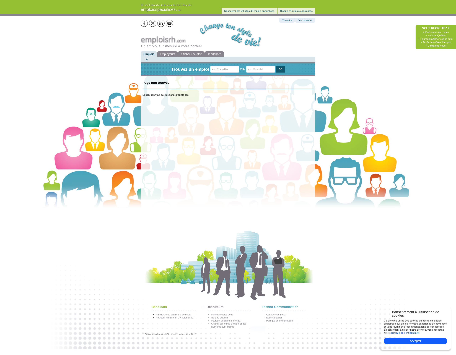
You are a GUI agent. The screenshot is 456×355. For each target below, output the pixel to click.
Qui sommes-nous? (276, 314)
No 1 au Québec (219, 317)
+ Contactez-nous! (436, 45)
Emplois (148, 54)
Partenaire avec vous (222, 314)
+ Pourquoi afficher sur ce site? (435, 38)
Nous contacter (274, 317)
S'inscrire (287, 20)
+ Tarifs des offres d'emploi (436, 42)
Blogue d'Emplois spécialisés (296, 10)
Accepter (415, 341)
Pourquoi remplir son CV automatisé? (175, 317)
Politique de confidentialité (279, 320)
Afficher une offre (191, 54)
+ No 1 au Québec (436, 35)
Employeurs (167, 54)
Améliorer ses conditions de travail (173, 314)
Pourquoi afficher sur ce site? (226, 320)
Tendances (214, 54)
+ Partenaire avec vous (436, 32)
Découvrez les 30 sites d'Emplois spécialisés (249, 10)
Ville (242, 69)
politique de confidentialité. (405, 332)
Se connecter (305, 20)
